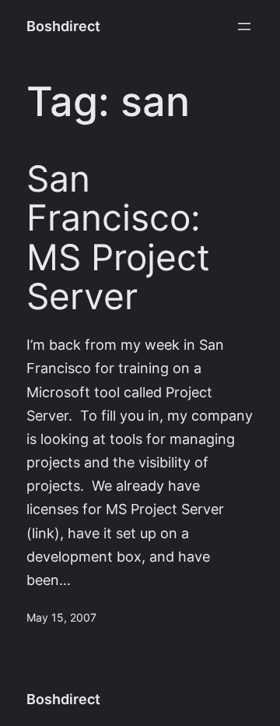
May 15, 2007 (61, 617)
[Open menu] (244, 26)
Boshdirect (63, 26)
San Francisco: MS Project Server (118, 238)
